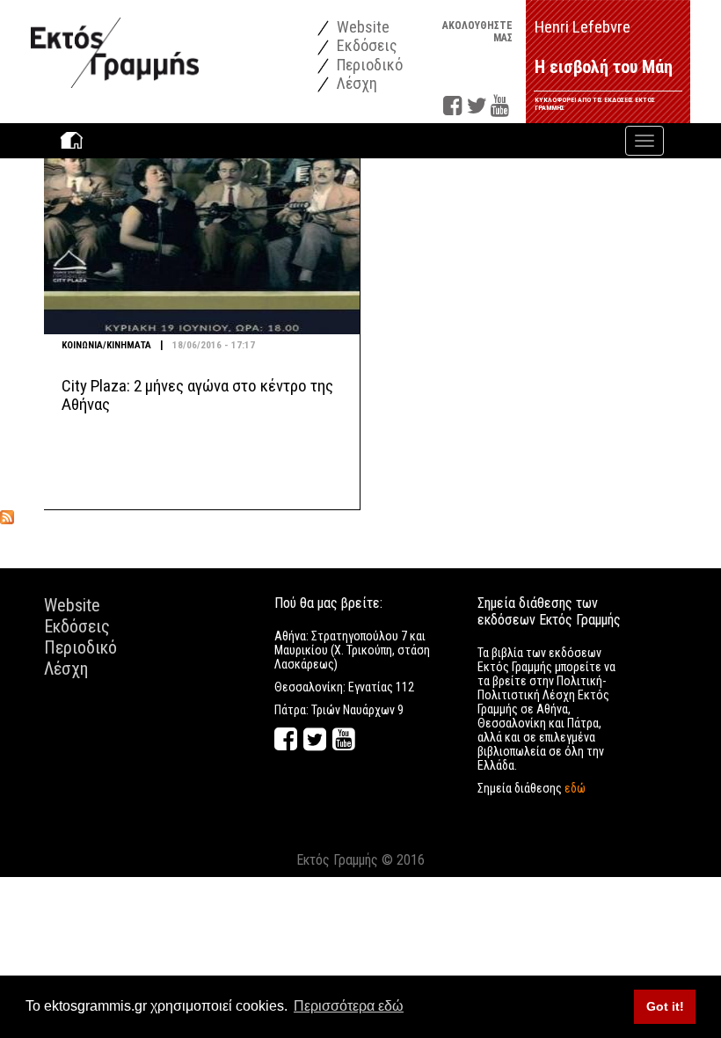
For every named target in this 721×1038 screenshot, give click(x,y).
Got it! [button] (665, 1006)
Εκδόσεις (365, 45)
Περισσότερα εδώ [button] (349, 1005)
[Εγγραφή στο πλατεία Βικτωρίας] (7, 517)
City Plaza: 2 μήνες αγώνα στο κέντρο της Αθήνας (197, 395)
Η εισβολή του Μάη (604, 66)
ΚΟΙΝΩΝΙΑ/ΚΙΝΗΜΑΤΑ (106, 345)
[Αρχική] (115, 43)
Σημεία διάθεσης (531, 788)
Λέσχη (355, 83)
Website (361, 27)
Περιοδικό (368, 64)
